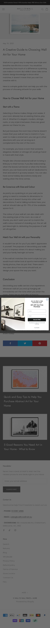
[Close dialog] (47, 299)
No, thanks (36, 327)
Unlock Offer (37, 320)
